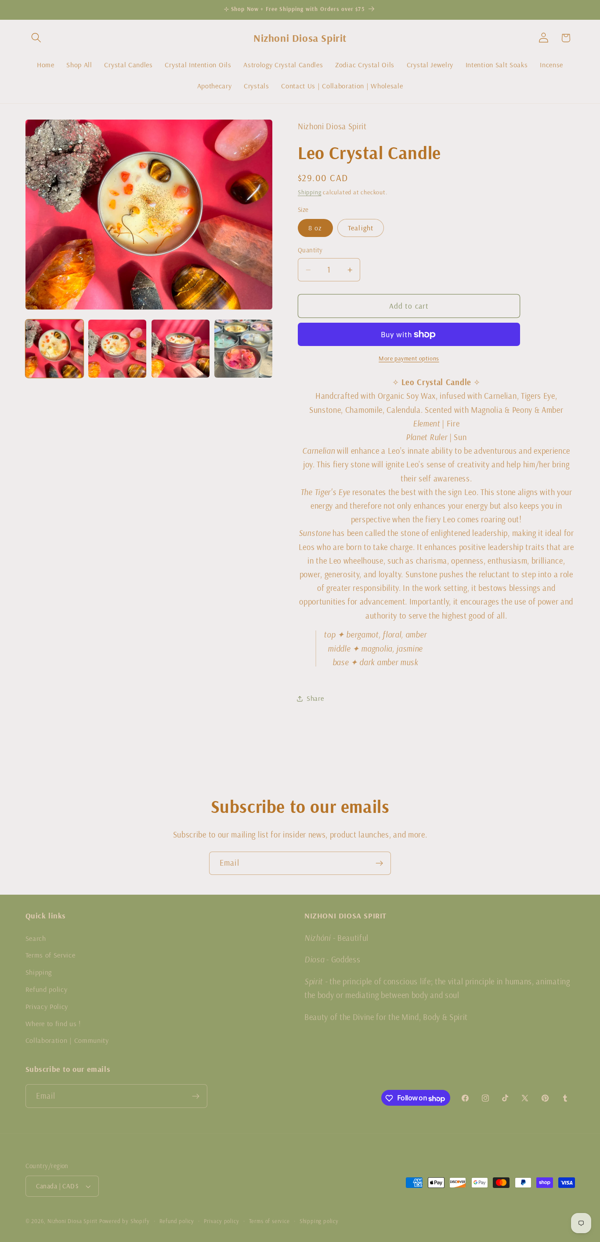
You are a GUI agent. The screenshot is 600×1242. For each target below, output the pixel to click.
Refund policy (46, 988)
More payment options (409, 358)
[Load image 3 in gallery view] (181, 349)
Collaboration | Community (67, 1040)
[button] (36, 38)
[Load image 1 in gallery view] (54, 349)
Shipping (309, 192)
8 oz (315, 227)
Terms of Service (50, 955)
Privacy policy (221, 1221)
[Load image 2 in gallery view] (117, 349)
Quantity (310, 250)
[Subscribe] (379, 863)
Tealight (360, 227)
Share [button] (315, 698)
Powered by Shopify (124, 1221)
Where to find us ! (53, 1023)
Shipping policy (319, 1221)
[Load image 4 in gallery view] (243, 349)
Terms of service (269, 1221)
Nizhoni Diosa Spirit (72, 1221)
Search (35, 937)
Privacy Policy (47, 1006)
